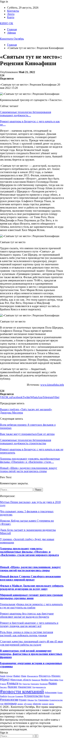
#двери (3, 684)
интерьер (10, 703)
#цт (36, 700)
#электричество (56, 700)
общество (37, 703)
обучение (28, 704)
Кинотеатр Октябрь (12, 38)
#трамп (23, 700)
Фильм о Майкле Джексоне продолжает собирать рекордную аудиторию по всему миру (31, 587)
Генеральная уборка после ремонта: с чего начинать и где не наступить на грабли (31, 606)
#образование (51, 692)
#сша (47, 696)
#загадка (26, 684)
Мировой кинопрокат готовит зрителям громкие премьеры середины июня (31, 596)
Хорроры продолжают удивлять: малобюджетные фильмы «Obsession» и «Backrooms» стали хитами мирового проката (29, 551)
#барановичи (32, 676)
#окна (59, 693)
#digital (9, 676)
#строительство (33, 695)
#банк (23, 676)
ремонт (45, 704)
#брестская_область (20, 679)
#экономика (43, 700)
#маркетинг (25, 686)
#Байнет (16, 676)
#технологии (9, 699)
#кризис (12, 686)
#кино (52, 683)
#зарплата (35, 684)
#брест (5, 679)
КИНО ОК (6, 23)
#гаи (61, 680)
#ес (20, 683)
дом (2, 703)
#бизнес (56, 675)
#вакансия (36, 680)
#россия (11, 696)
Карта (10, 17)
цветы (51, 704)
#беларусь (45, 675)
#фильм (30, 700)
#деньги (12, 683)
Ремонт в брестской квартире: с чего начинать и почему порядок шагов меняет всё (29, 624)
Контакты (13, 10)
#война (45, 679)
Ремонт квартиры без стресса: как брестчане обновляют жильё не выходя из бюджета (27, 615)
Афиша (11, 32)
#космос (3, 687)
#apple (3, 676)
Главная (12, 29)
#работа (3, 696)
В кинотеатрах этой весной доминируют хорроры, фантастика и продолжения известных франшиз (31, 654)
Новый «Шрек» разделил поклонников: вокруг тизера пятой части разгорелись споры (30, 569)
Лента (10, 14)
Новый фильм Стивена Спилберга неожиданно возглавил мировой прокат (30, 578)
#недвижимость (39, 687)
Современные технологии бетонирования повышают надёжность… (25, 114)
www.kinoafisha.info (52, 384)
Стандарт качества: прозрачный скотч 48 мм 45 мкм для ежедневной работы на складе (31, 643)
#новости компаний (22, 691)
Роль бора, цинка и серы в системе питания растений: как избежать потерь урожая (26, 634)
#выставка (53, 680)
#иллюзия (44, 684)
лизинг (20, 704)
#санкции (19, 696)
